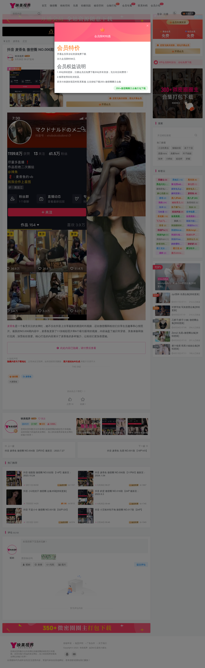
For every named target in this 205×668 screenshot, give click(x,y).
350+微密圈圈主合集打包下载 (131, 88)
